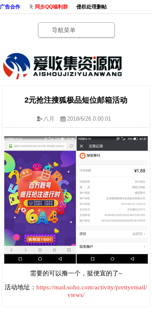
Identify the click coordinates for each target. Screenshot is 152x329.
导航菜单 (64, 30)
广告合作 (10, 7)
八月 (48, 119)
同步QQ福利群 (51, 7)
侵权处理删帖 (91, 7)
